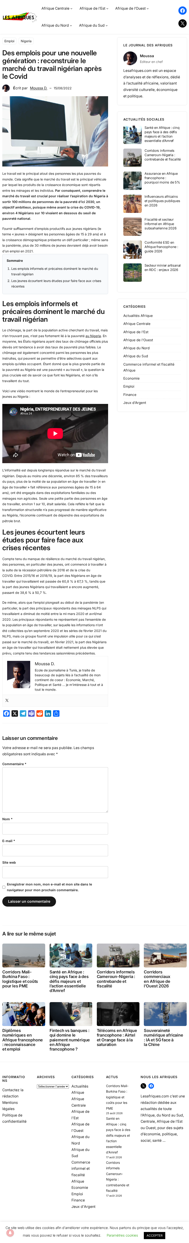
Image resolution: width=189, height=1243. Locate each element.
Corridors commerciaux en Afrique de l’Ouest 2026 (157, 979)
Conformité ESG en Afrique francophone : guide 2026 (161, 246)
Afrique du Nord (136, 348)
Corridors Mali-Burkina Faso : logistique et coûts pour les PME (20, 979)
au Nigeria (93, 336)
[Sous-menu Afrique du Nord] (71, 25)
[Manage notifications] (10, 1233)
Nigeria (26, 41)
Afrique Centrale (137, 323)
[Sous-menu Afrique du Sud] (107, 25)
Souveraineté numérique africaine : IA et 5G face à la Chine (163, 1037)
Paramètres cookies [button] (122, 1235)
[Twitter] (7, 700)
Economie (131, 378)
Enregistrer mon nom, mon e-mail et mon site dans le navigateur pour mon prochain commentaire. (49, 887)
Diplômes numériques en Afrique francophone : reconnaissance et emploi (22, 1039)
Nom (7, 819)
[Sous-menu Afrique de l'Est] (107, 8)
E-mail (8, 841)
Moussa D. (38, 88)
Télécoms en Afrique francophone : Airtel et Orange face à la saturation (117, 1037)
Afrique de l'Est (135, 332)
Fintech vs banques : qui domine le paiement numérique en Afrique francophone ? (70, 1039)
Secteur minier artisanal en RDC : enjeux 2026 (163, 267)
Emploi (9, 41)
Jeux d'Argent (134, 402)
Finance (129, 394)
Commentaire (14, 764)
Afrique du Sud (135, 356)
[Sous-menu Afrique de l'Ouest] (148, 8)
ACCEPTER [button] (154, 1235)
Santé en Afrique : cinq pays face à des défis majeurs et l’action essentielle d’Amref (162, 134)
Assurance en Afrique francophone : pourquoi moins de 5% (162, 178)
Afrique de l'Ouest (138, 340)
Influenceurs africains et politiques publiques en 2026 (162, 200)
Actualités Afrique (138, 315)
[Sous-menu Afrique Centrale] (71, 8)
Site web (9, 862)
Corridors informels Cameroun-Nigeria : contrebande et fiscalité (163, 155)
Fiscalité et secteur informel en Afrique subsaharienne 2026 (160, 223)
